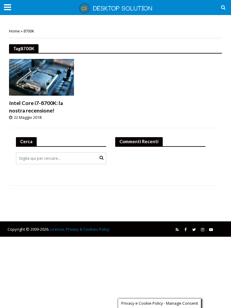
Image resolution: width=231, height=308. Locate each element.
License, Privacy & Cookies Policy (79, 229)
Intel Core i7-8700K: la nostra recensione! (36, 107)
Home (14, 31)
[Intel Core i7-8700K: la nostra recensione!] (41, 76)
